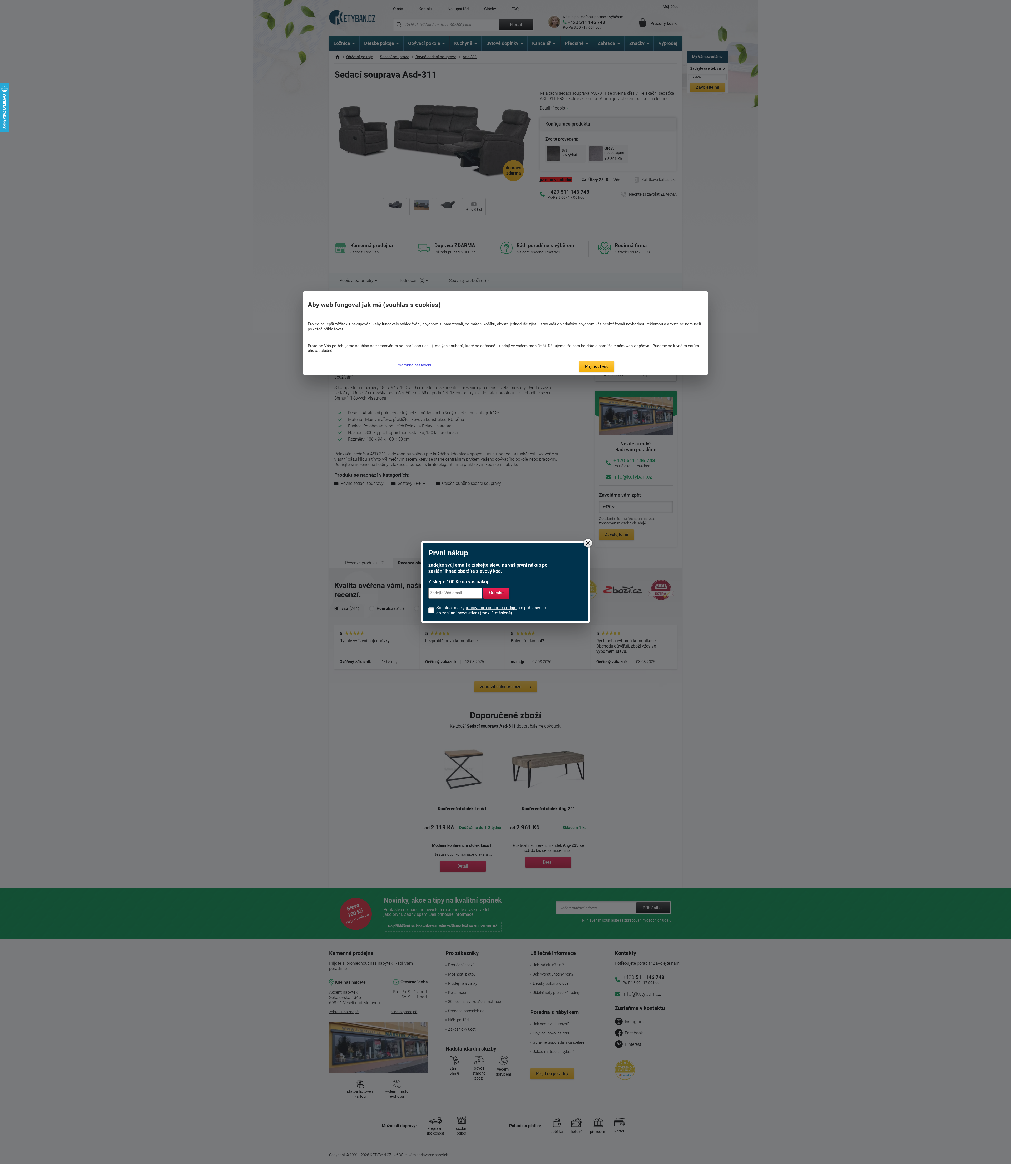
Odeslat (496, 592)
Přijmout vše (597, 366)
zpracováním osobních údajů (490, 607)
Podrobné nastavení (414, 365)
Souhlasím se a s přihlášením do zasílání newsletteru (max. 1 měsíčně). (491, 610)
